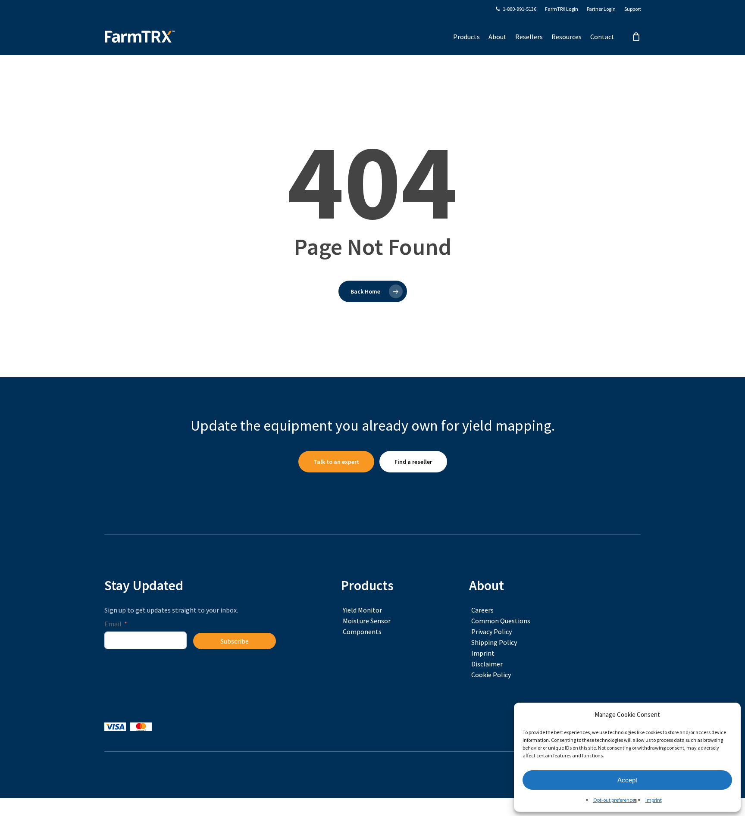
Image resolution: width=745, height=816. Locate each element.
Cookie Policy (491, 674)
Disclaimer (487, 664)
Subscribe (234, 641)
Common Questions (500, 620)
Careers (482, 610)
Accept (627, 780)
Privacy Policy (491, 631)
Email (113, 623)
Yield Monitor (362, 610)
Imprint (653, 800)
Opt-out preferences (615, 800)
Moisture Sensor (367, 620)
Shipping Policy (494, 642)
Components (362, 631)
